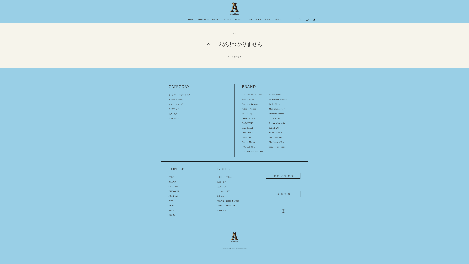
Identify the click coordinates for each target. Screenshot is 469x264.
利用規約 (220, 196)
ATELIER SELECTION (252, 95)
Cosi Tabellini (248, 133)
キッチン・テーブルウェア (179, 95)
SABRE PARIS (275, 133)
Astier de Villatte (249, 109)
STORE (172, 215)
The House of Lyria (277, 142)
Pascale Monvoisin (277, 123)
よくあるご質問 (223, 191)
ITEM (171, 177)
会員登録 (284, 194)
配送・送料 (221, 182)
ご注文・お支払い (224, 177)
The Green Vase (275, 137)
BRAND (172, 182)
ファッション (174, 118)
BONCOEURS (248, 118)
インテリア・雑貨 (176, 99)
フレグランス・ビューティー (180, 104)
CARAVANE (247, 123)
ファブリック (174, 109)
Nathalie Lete (274, 118)
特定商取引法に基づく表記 (228, 201)
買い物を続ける (234, 57)
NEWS (171, 205)
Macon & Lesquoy (277, 109)
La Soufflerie (274, 104)
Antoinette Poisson (250, 104)
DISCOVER (174, 191)
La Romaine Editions (278, 99)
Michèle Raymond (276, 114)
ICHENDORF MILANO (252, 152)
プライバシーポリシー (226, 206)
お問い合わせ (284, 176)
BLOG (171, 201)
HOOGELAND (248, 147)
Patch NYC (274, 128)
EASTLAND (222, 210)
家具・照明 (173, 114)
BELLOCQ (247, 114)
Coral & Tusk (247, 128)
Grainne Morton (248, 142)
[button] (300, 19)
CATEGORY (174, 187)
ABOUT (172, 210)
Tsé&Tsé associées (277, 147)
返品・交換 (221, 187)
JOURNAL (173, 196)
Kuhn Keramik (275, 95)
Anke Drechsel (248, 99)
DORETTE (246, 137)
